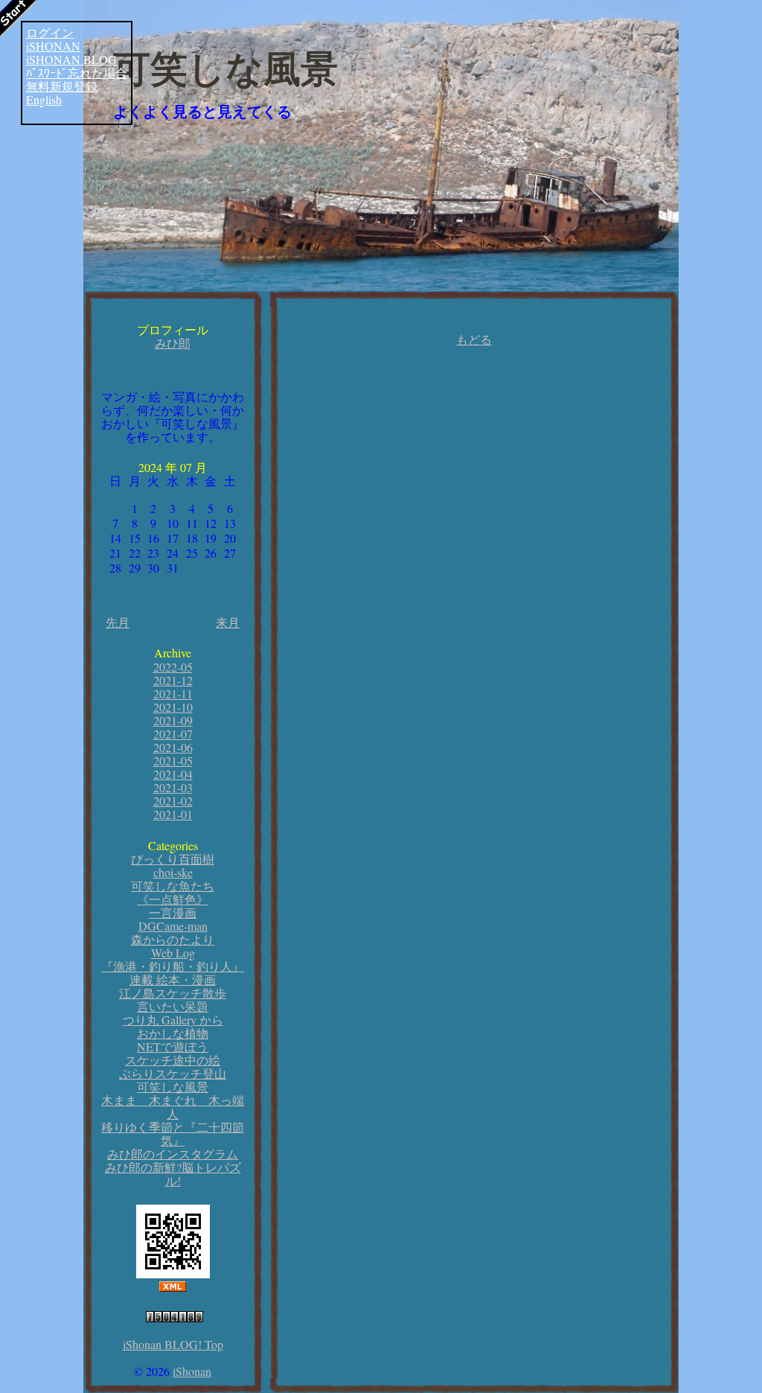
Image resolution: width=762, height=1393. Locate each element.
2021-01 (173, 814)
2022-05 (173, 667)
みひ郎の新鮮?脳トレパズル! (173, 1173)
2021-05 (173, 760)
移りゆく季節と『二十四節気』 (172, 1133)
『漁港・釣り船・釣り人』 (172, 966)
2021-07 (173, 734)
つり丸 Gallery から (173, 1019)
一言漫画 (172, 912)
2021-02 (173, 801)
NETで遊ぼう (172, 1046)
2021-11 (173, 693)
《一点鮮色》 (172, 899)
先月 (117, 622)
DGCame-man (173, 926)
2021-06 (173, 747)
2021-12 (173, 680)
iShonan (192, 1371)
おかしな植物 (172, 1033)
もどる (474, 339)
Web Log (173, 952)
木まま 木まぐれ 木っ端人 (172, 1106)
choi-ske (173, 872)
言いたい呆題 (172, 1006)
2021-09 (173, 720)
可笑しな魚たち (172, 885)
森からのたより (172, 939)
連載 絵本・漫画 (172, 979)
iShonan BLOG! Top (173, 1344)
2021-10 (173, 707)
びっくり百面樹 (172, 859)
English (44, 99)
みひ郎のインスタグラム (172, 1153)
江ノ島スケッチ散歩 (172, 993)
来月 (228, 622)
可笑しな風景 (225, 69)
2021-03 (173, 787)
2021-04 (173, 774)
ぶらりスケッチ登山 (172, 1073)
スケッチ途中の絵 (172, 1060)
